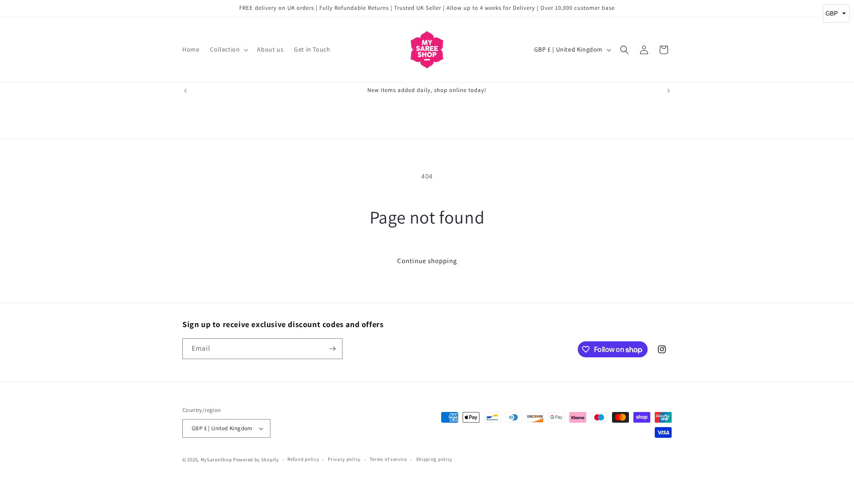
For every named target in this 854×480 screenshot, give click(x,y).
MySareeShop (216, 459)
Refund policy (303, 459)
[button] (228, 49)
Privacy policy (344, 459)
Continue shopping (427, 260)
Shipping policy (434, 459)
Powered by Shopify (256, 459)
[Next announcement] (668, 90)
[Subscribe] (332, 348)
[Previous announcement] (185, 90)
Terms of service (388, 459)
